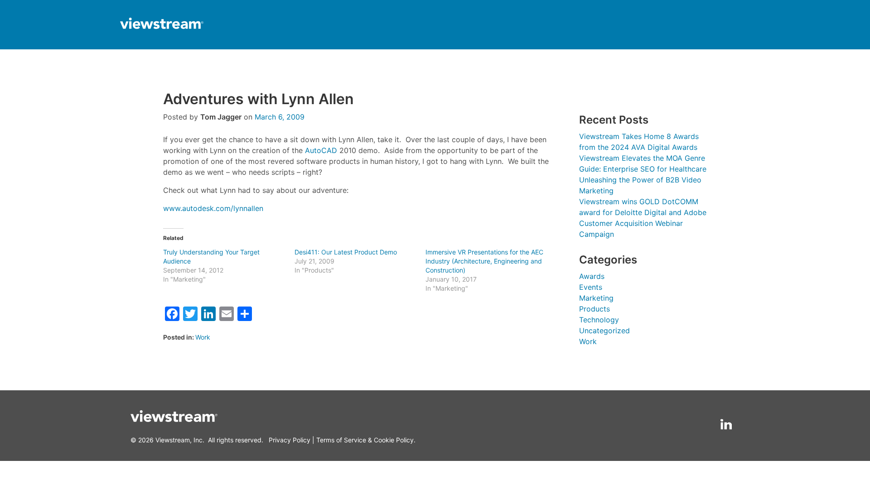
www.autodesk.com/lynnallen (213, 208)
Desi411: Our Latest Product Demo (346, 252)
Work (202, 337)
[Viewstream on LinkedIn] (726, 424)
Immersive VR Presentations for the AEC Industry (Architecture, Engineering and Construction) (484, 261)
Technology (599, 319)
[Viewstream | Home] (161, 25)
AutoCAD (321, 150)
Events (590, 287)
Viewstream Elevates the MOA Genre (642, 158)
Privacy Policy (289, 440)
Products (594, 308)
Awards (591, 276)
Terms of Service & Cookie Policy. (366, 440)
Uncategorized (604, 330)
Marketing (596, 297)
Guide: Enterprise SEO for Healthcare (642, 168)
